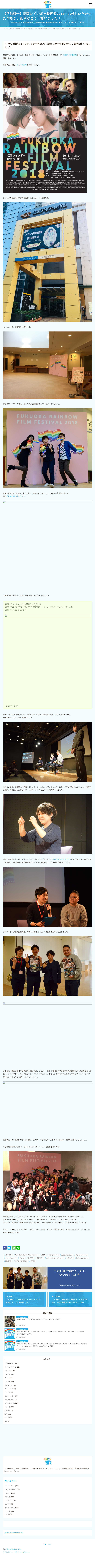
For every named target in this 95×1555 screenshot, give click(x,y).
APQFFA (8, 1255)
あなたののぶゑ (66, 1255)
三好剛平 (40, 1258)
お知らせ (7, 1371)
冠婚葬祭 (7, 1410)
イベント (7, 1381)
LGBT (43, 1255)
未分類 (7, 1418)
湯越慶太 (8, 1261)
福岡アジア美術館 (70, 55)
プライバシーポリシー (22, 1552)
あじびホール (53, 1255)
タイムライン (9, 1389)
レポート (76, 22)
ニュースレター (10, 1396)
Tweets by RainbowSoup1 (14, 1533)
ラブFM (30, 1258)
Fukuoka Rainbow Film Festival (26, 1255)
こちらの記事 (22, 65)
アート (7, 1378)
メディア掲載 (9, 1399)
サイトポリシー (8, 1552)
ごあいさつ (8, 1374)
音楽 (6, 1421)
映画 (83, 22)
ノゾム (21, 1258)
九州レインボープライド (61, 859)
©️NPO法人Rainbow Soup (12, 1549)
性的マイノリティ (82, 1258)
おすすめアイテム (10, 1367)
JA (49, 1544)
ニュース (7, 1392)
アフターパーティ (81, 1255)
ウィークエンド (10, 1258)
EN (44, 1544)
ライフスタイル (65, 22)
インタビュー (9, 1385)
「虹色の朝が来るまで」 (15, 496)
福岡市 (33, 1261)
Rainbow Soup (53, 22)
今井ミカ (69, 1258)
